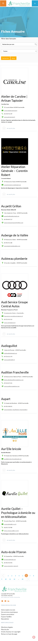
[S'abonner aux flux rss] (5, 601)
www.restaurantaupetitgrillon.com (13, 222)
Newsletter (5, 619)
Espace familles (6, 617)
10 (5, 579)
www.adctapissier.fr (9, 117)
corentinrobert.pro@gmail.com (12, 185)
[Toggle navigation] (35, 3)
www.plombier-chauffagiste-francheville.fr (15, 409)
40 (22, 579)
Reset (13, 58)
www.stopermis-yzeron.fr (11, 566)
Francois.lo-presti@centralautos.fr (13, 316)
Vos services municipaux (9, 612)
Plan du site (5, 629)
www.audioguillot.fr (9, 359)
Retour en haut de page (9, 634)
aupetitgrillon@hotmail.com (11, 216)
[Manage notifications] (33, 637)
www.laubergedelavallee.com (12, 246)
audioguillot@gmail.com (10, 353)
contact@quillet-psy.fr (10, 524)
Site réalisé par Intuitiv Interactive (10, 597)
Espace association (7, 614)
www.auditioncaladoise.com (11, 386)
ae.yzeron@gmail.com (10, 559)
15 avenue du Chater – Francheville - (14, 313)
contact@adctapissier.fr (10, 110)
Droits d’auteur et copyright (10, 632)
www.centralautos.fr (9, 322)
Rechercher (5, 58)
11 (10, 579)
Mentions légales (7, 627)
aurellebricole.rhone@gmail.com (12, 459)
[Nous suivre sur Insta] (2, 601)
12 (14, 579)
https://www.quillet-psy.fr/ (11, 530)
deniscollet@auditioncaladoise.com (13, 380)
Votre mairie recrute (8, 610)
